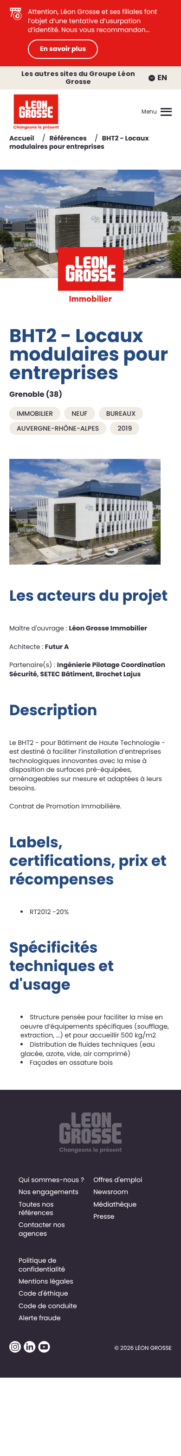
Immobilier (35, 413)
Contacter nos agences (42, 1229)
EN (162, 77)
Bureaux (121, 413)
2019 (124, 428)
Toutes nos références (36, 1208)
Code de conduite (48, 1305)
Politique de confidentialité (42, 1264)
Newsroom (110, 1191)
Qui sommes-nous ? (51, 1179)
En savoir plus (63, 48)
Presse (103, 1216)
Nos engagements (48, 1191)
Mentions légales (46, 1281)
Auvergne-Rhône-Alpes (58, 428)
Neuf (79, 413)
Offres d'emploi (117, 1179)
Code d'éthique (43, 1293)
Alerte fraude (40, 1317)
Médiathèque (114, 1204)
